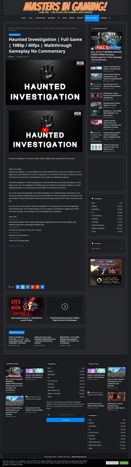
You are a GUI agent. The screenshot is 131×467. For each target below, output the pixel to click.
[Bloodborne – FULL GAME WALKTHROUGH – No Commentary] (96, 113)
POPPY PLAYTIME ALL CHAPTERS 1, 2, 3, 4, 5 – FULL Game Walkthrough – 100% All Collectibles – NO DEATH (19, 340)
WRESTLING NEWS (98, 228)
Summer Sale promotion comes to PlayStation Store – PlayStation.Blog (111, 135)
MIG (30, 18)
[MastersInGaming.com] (65, 7)
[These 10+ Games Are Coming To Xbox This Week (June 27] (96, 147)
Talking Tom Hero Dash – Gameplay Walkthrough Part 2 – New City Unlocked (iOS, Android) (45, 340)
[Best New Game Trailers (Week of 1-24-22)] (96, 105)
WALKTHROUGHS (92, 18)
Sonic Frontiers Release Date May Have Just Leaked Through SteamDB (112, 77)
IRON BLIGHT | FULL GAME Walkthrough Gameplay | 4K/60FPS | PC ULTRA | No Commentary (69, 340)
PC (59, 18)
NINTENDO (51, 18)
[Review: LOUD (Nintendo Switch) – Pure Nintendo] (96, 67)
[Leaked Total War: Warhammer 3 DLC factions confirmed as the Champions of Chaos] (96, 123)
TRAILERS (103, 18)
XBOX (64, 18)
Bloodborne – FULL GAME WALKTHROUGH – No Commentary (112, 113)
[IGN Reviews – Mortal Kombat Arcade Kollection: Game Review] (96, 95)
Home (23, 18)
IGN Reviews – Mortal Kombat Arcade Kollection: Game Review (112, 95)
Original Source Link (16, 246)
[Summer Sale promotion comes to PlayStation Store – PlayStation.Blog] (96, 137)
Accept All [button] (124, 463)
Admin (12, 56)
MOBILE (71, 18)
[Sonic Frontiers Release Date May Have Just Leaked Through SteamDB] (96, 76)
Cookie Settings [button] (112, 463)
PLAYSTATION (40, 18)
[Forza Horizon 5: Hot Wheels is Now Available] (96, 87)
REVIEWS (80, 18)
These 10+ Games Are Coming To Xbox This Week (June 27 (111, 147)
